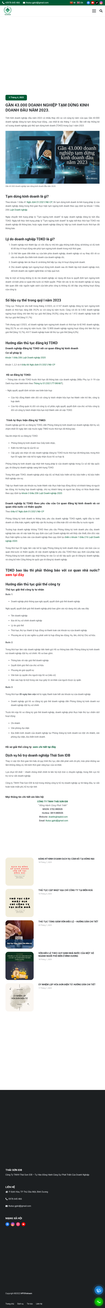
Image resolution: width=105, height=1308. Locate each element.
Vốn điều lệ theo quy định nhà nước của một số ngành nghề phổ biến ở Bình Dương (66, 954)
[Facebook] (88, 2)
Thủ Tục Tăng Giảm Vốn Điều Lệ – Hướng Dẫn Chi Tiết (68, 921)
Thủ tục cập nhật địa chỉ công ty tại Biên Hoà (65, 890)
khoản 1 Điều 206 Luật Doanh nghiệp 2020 (25, 357)
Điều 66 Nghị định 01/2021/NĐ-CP (38, 364)
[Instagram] (101, 2)
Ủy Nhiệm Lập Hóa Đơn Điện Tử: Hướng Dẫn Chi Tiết (67, 984)
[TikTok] (97, 2)
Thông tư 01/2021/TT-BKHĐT (48, 383)
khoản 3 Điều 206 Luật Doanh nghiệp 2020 (42, 493)
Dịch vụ (20, 1304)
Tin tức (30, 1304)
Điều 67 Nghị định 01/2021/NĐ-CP (27, 511)
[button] (101, 11)
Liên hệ (39, 1304)
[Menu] (94, 11)
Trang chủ (9, 1304)
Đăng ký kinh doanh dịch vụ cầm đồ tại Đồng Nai (66, 859)
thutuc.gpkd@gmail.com (57, 820)
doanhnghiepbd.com (58, 817)
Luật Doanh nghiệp (18, 210)
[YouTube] (92, 2)
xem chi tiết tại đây (44, 747)
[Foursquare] (18, 1224)
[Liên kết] (7, 10)
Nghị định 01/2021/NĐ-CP (39, 202)
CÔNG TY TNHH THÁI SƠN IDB (52, 801)
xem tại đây (14, 575)
